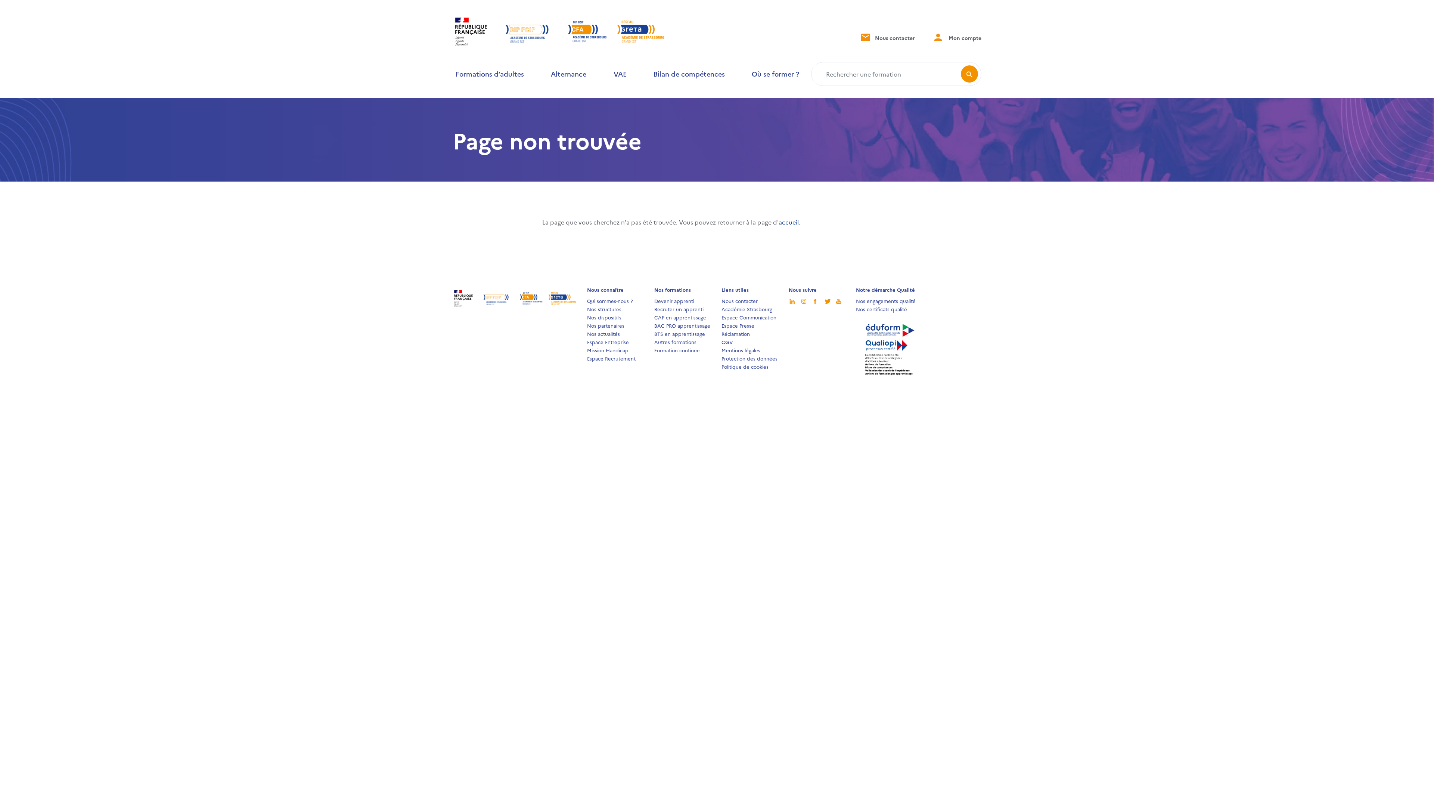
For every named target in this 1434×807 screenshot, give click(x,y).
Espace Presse (737, 325)
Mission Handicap (607, 350)
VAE (620, 73)
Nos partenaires (605, 325)
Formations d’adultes (490, 73)
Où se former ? (775, 73)
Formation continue (677, 350)
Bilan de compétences (689, 73)
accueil (789, 222)
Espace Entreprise (608, 341)
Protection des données (749, 358)
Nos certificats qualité (881, 309)
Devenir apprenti (674, 300)
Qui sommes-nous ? (610, 300)
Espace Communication (748, 317)
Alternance (568, 73)
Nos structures (604, 309)
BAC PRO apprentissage (682, 325)
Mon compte (964, 37)
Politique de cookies (745, 366)
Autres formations (675, 341)
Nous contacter (894, 37)
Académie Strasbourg (746, 309)
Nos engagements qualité (886, 300)
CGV (727, 341)
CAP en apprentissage (680, 317)
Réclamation (735, 333)
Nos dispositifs (604, 317)
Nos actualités (603, 333)
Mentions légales (740, 350)
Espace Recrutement (611, 358)
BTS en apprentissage (679, 333)
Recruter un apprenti (679, 309)
